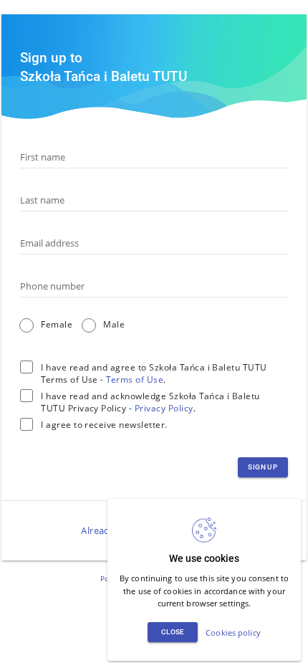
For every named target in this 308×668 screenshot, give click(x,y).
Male (114, 324)
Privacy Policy (164, 408)
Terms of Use (134, 379)
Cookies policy (233, 632)
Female (56, 324)
